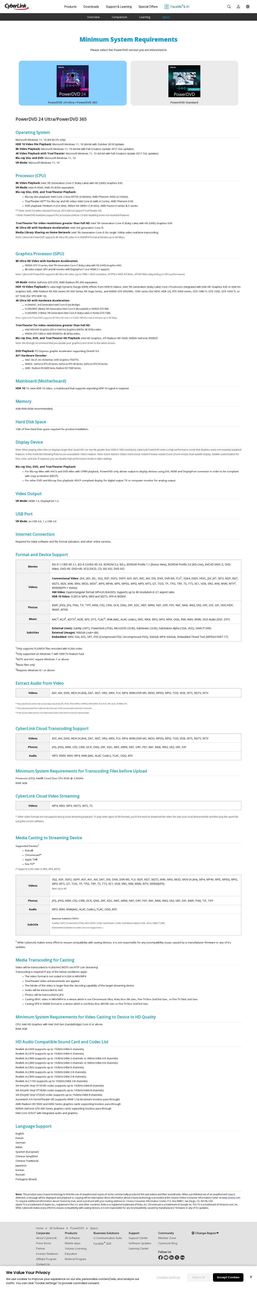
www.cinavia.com (231, 1197)
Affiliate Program (46, 1259)
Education (71, 1253)
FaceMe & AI (179, 6)
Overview (93, 17)
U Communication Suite (108, 1238)
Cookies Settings (168, 1277)
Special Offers (148, 6)
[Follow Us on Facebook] (160, 1258)
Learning (144, 17)
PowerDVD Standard (184, 102)
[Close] (251, 1277)
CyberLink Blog (167, 1243)
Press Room (43, 1243)
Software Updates (140, 1243)
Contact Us (43, 1264)
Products (70, 6)
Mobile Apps (73, 1243)
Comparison (119, 17)
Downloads (91, 6)
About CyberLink (46, 1238)
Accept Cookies (228, 1277)
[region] (128, 1277)
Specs (166, 17)
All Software (72, 1238)
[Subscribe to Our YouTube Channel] (166, 1258)
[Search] (229, 6)
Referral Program (75, 1259)
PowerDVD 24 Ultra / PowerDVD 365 (72, 102)
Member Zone (167, 1238)
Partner (40, 1248)
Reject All (198, 1277)
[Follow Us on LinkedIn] (171, 1258)
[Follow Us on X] (177, 1258)
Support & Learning (119, 6)
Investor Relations (47, 1253)
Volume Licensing (76, 1248)
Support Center (138, 1238)
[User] (238, 6)
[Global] (247, 6)
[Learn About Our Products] (182, 1258)
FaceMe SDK (102, 1243)
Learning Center (139, 1248)
